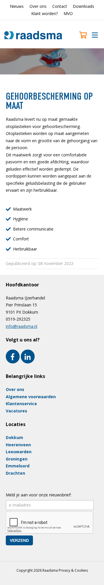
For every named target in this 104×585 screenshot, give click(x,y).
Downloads (83, 6)
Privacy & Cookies (73, 570)
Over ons (38, 6)
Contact (59, 6)
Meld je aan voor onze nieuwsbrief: (38, 495)
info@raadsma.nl (21, 326)
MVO (68, 13)
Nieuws (17, 6)
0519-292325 (18, 319)
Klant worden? (44, 13)
